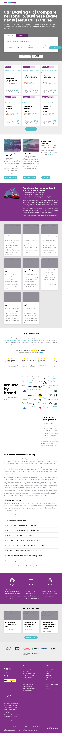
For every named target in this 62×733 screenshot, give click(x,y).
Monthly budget (43, 45)
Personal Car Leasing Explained (11, 700)
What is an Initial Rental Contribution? (12, 714)
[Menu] (57, 3)
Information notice (27, 683)
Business (25, 41)
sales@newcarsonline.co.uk (10, 672)
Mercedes (7, 340)
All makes (11, 47)
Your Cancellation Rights (29, 673)
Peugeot (25, 340)
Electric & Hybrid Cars (51, 670)
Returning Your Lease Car (9, 711)
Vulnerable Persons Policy (29, 688)
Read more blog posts (31, 637)
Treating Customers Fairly (29, 679)
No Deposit (48, 671)
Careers (47, 688)
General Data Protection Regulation (31, 671)
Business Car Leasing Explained (11, 702)
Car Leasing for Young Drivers (10, 705)
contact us (51, 154)
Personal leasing (49, 675)
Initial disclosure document (29, 681)
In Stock (47, 673)
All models (20, 47)
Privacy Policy (26, 668)
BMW (11, 340)
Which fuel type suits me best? (11, 707)
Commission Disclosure (28, 675)
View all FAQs (46, 177)
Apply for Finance (50, 679)
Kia (21, 340)
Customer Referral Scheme (52, 684)
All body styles (31, 47)
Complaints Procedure (28, 677)
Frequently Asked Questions (10, 709)
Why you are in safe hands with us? (31, 692)
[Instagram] (7, 676)
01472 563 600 (7, 668)
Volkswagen (37, 340)
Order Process (7, 698)
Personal (14, 41)
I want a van (22, 35)
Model (19, 45)
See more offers (31, 129)
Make (9, 45)
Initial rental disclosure (28, 684)
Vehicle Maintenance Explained (11, 703)
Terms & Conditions (27, 670)
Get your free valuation (10, 177)
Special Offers (49, 668)
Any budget (43, 47)
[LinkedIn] (10, 676)
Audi (14, 340)
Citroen (18, 340)
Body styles (30, 45)
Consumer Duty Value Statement (31, 694)
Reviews (48, 686)
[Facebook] (4, 676)
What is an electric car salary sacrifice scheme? (10, 717)
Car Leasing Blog (50, 681)
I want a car (10, 35)
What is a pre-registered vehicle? (11, 720)
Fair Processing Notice (28, 686)
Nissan (29, 340)
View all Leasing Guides (29, 177)
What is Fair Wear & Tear (9, 713)
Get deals (55, 47)
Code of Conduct (27, 690)
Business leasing (49, 677)
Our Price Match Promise (51, 683)
